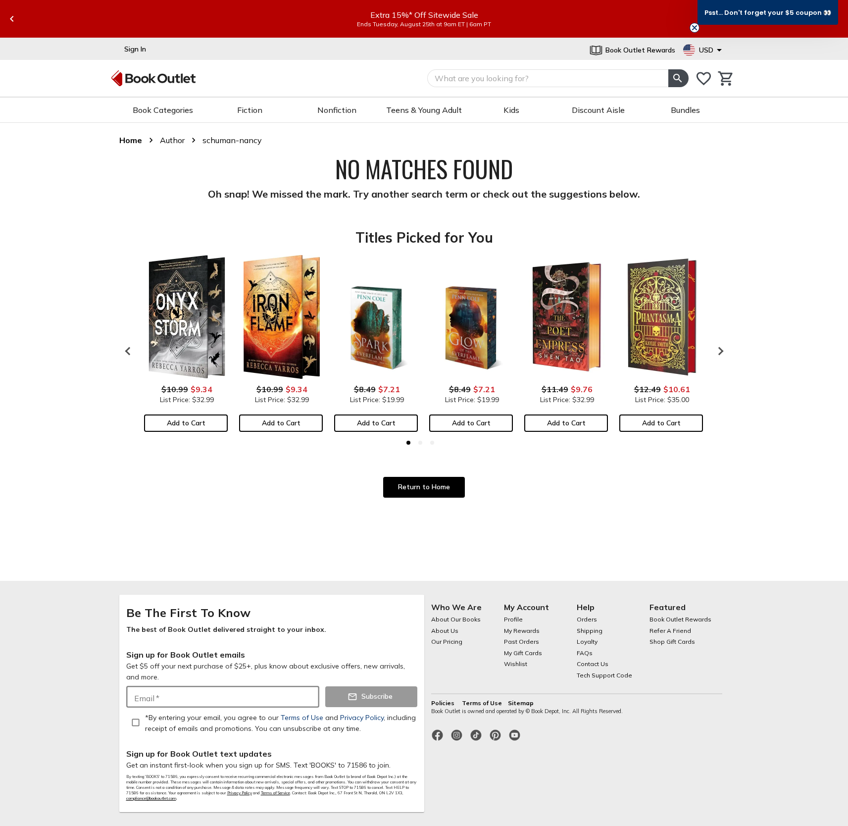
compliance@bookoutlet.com (151, 798)
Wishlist (515, 664)
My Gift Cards (523, 653)
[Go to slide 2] (420, 443)
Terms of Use (482, 703)
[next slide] (718, 351)
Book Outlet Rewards (680, 619)
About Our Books (456, 619)
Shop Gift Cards (672, 641)
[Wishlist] (704, 78)
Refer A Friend (670, 630)
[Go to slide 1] (408, 443)
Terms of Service (275, 792)
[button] (768, 12)
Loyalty (587, 641)
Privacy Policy (239, 792)
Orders (587, 619)
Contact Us (592, 664)
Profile (513, 619)
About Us (444, 630)
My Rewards (522, 630)
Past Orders (521, 641)
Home (130, 140)
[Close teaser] (694, 28)
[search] (678, 78)
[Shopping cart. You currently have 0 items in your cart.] (726, 78)
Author (172, 140)
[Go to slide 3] (432, 443)
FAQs (585, 653)
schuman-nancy (232, 140)
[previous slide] (12, 19)
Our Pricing (446, 641)
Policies (443, 703)
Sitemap (521, 703)
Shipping (589, 630)
